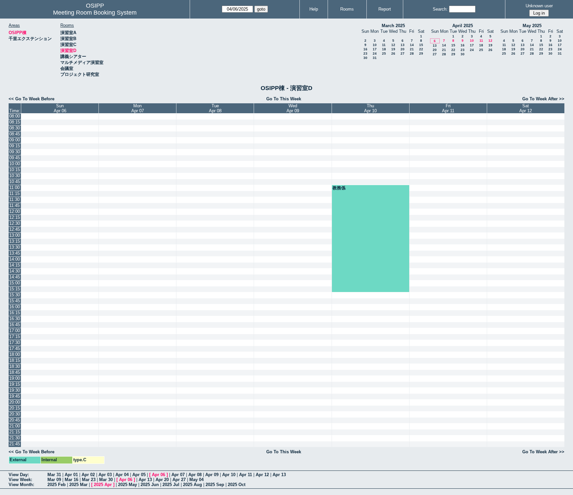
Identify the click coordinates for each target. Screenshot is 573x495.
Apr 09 (212, 474)
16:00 (14, 306)
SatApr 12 (525, 108)
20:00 (14, 402)
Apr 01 (71, 474)
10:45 (14, 181)
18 (384, 49)
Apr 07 (178, 474)
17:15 (14, 336)
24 (375, 53)
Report (384, 9)
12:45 (14, 229)
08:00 (14, 116)
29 (421, 53)
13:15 (14, 241)
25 (384, 53)
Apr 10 (228, 474)
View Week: (20, 479)
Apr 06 (158, 474)
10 (375, 45)
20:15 (14, 408)
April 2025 (462, 25)
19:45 (14, 396)
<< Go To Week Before (31, 98)
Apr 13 (279, 474)
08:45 (14, 133)
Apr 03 (105, 474)
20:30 (14, 414)
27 (403, 53)
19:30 (14, 390)
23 (365, 53)
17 (375, 49)
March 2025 (393, 25)
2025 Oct (236, 484)
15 (421, 45)
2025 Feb (56, 484)
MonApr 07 (137, 108)
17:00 (14, 330)
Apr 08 (195, 474)
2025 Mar (78, 484)
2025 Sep (215, 484)
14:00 (14, 259)
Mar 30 (106, 479)
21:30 (14, 437)
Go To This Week (283, 98)
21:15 (14, 431)
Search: (440, 9)
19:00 (14, 378)
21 (412, 49)
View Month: (21, 484)
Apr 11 (245, 474)
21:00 (14, 425)
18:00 (14, 354)
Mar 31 (54, 474)
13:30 (14, 247)
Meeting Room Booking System (95, 12)
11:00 (14, 187)
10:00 (14, 163)
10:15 (14, 169)
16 (365, 49)
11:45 (14, 205)
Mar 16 (71, 479)
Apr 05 (139, 474)
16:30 (14, 318)
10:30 (14, 175)
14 (412, 45)
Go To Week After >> (543, 98)
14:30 (14, 271)
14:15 (14, 265)
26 (393, 53)
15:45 (14, 300)
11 (384, 45)
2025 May (127, 484)
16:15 (14, 312)
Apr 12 (262, 474)
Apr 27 (179, 479)
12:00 (14, 211)
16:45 (14, 324)
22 (421, 49)
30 (365, 58)
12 (393, 45)
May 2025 (532, 25)
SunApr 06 (60, 108)
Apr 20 (162, 479)
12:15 (14, 217)
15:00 (14, 282)
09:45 (14, 157)
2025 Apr (103, 484)
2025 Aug (192, 484)
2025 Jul (170, 484)
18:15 (14, 360)
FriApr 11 (448, 108)
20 (403, 49)
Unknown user (539, 5)
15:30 (14, 294)
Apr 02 (88, 474)
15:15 (14, 288)
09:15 (14, 145)
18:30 (14, 366)
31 (375, 58)
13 (403, 45)
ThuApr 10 (370, 108)
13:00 (14, 235)
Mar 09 (54, 479)
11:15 (14, 193)
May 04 (196, 479)
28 (412, 53)
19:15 (14, 384)
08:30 (14, 127)
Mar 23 (89, 479)
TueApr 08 (215, 108)
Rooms (347, 9)
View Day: (19, 474)
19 (393, 49)
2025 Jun (150, 484)
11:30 (14, 199)
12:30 (14, 223)
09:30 (14, 151)
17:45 (14, 348)
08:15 (14, 122)
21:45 (14, 443)
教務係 (339, 187)
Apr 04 (122, 474)
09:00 (14, 139)
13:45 (14, 253)
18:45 (14, 372)
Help (313, 9)
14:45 (14, 276)
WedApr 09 (292, 108)
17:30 (14, 342)
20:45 (14, 420)
